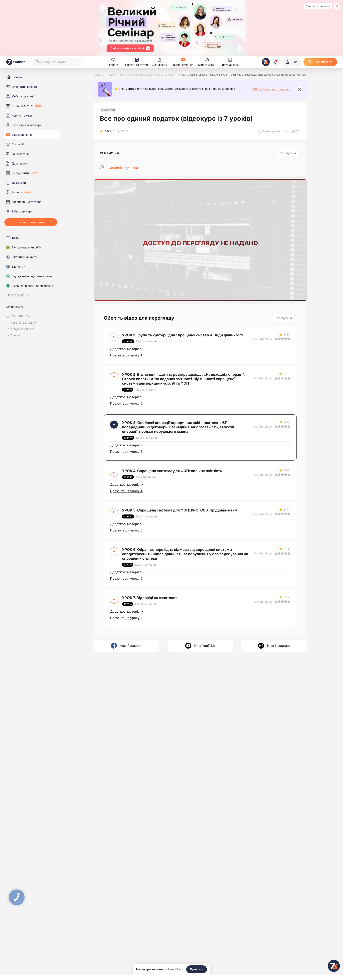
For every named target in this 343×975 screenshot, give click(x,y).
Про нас (15, 335)
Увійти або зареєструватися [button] (271, 89)
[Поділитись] (285, 131)
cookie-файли (172, 969)
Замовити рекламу (318, 6)
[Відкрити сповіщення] (276, 62)
